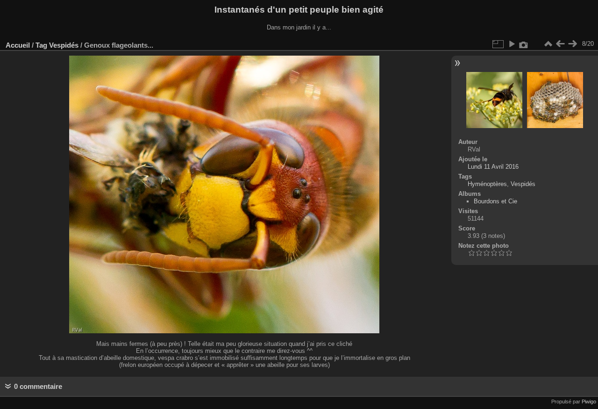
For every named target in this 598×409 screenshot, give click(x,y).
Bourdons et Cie (495, 201)
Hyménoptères (487, 183)
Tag (41, 45)
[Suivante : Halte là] (572, 44)
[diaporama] (511, 44)
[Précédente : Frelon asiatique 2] (560, 44)
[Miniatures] (548, 44)
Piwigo (589, 401)
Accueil (18, 45)
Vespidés (63, 45)
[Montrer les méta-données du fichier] (524, 44)
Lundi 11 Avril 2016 (493, 166)
